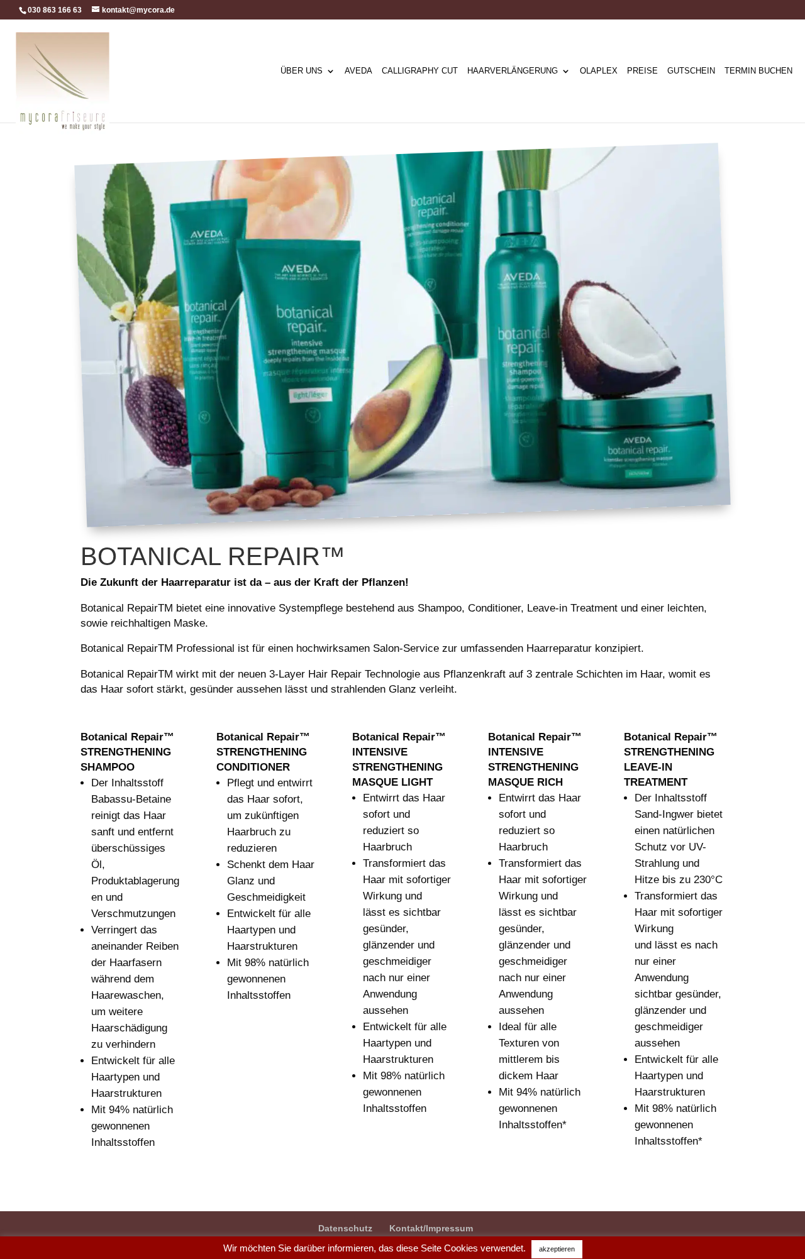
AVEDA (358, 71)
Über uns (301, 71)
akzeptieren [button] (557, 1249)
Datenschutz (345, 1228)
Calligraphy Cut (420, 71)
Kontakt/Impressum (431, 1228)
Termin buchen (758, 71)
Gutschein (691, 71)
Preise (642, 71)
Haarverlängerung (512, 71)
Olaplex (599, 71)
